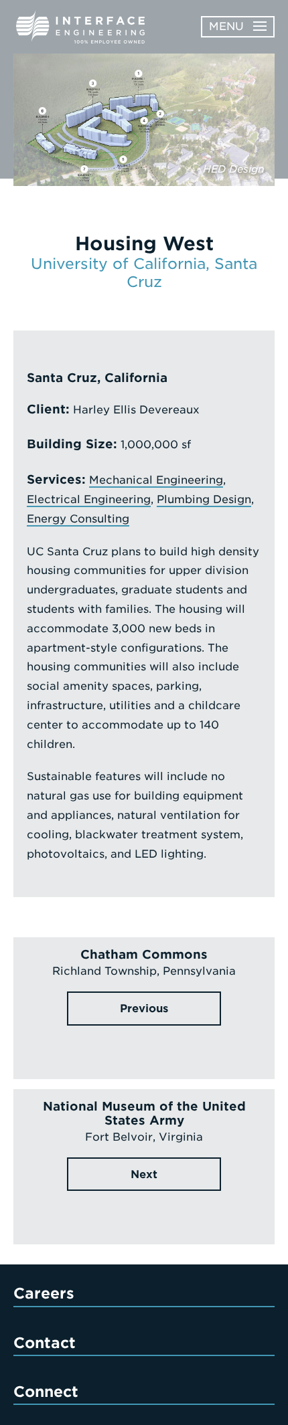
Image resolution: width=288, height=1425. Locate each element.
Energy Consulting (78, 518)
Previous (144, 1008)
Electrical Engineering (89, 499)
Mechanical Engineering (156, 480)
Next (144, 1174)
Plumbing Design (204, 499)
